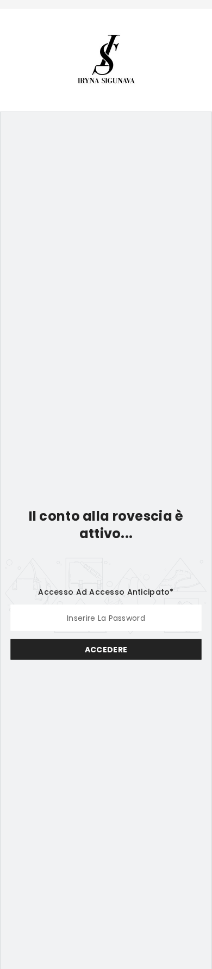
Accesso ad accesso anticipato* (105, 591)
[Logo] (106, 59)
